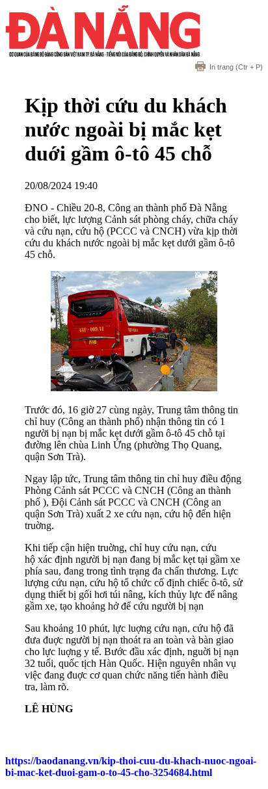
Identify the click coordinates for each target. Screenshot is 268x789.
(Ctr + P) (236, 67)
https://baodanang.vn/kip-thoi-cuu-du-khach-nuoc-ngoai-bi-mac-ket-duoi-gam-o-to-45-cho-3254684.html (130, 766)
